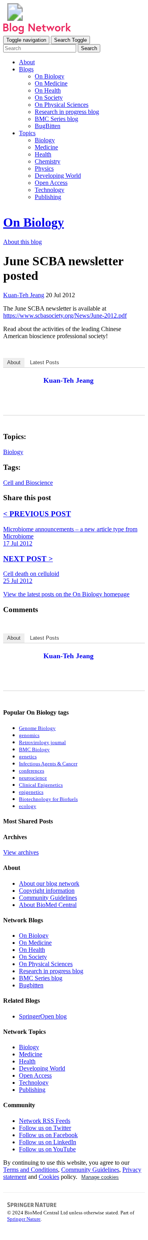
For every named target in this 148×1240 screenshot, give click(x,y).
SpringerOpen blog (43, 1016)
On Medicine (51, 83)
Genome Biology (37, 728)
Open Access (51, 182)
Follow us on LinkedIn (47, 1142)
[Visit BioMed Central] (15, 18)
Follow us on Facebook (48, 1135)
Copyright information (47, 890)
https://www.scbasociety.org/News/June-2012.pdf (65, 315)
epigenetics (31, 792)
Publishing (48, 197)
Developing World (58, 175)
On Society (49, 97)
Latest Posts (44, 362)
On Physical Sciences (61, 104)
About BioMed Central (48, 904)
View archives (21, 852)
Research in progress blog (67, 111)
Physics (44, 168)
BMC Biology (34, 749)
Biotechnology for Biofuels (48, 799)
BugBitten (47, 126)
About (27, 62)
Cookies (49, 1176)
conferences (31, 771)
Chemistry (47, 161)
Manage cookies (100, 1177)
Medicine (46, 147)
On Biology (49, 76)
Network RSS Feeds (44, 1120)
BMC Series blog (56, 118)
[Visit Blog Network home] (37, 32)
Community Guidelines (48, 897)
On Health (48, 90)
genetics (28, 757)
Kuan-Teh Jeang (68, 380)
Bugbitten (31, 985)
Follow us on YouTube (47, 1149)
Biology (45, 140)
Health (43, 154)
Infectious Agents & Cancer (48, 764)
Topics (27, 133)
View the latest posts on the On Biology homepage (66, 594)
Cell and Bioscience (28, 482)
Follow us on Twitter (45, 1128)
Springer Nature (24, 1219)
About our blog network (49, 883)
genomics (29, 735)
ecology (27, 806)
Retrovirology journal (42, 742)
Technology (49, 189)
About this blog (22, 241)
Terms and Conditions (30, 1169)
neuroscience (33, 778)
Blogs (26, 69)
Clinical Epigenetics (41, 785)
